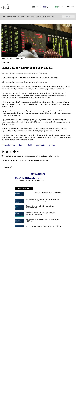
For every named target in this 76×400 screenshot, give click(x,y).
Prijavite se (71, 7)
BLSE (30, 145)
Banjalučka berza (8, 145)
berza (21, 145)
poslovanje (40, 145)
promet (52, 145)
